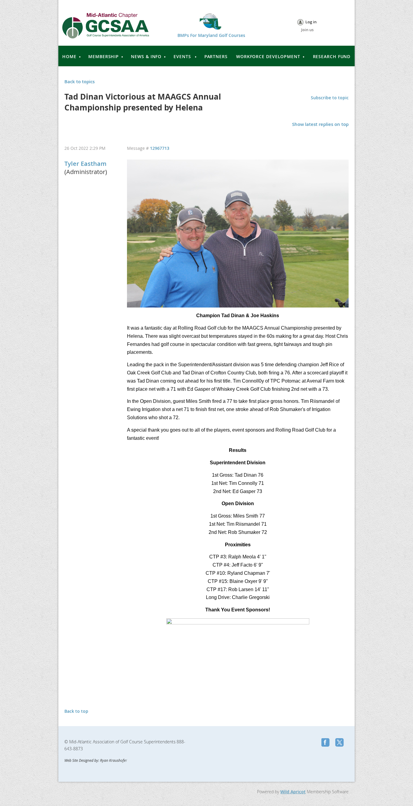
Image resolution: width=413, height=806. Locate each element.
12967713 (159, 148)
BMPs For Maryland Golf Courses (211, 35)
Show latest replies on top (320, 124)
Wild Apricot (293, 791)
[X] (340, 743)
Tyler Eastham (85, 164)
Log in (311, 22)
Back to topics (79, 81)
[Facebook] (326, 743)
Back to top (76, 711)
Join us (307, 29)
